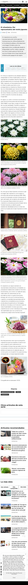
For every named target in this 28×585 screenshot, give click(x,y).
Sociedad (16, 5)
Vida (9, 32)
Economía (9, 5)
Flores (18, 392)
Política (3, 5)
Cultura (23, 5)
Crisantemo (5, 394)
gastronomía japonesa (7, 392)
